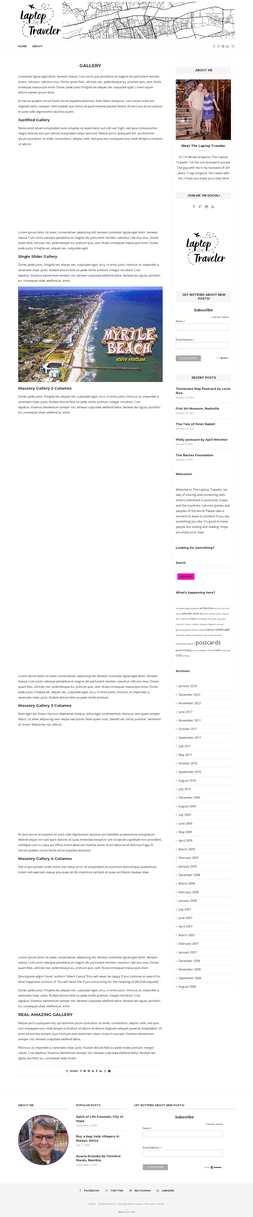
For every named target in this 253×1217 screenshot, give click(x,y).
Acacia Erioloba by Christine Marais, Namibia (98, 1158)
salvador (203, 650)
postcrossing (184, 650)
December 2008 (189, 875)
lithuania (180, 635)
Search (181, 563)
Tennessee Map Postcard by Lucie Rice (203, 391)
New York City (200, 635)
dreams (203, 624)
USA (179, 655)
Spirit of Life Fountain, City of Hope (99, 1119)
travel (217, 650)
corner (187, 624)
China (193, 618)
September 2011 (190, 738)
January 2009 (188, 866)
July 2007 (185, 909)
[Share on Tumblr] (96, 1071)
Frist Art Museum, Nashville (197, 408)
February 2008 (189, 892)
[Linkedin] (227, 46)
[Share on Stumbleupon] (100, 1071)
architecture (206, 608)
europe (220, 624)
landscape (222, 629)
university (225, 650)
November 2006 (190, 969)
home (194, 630)
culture (195, 624)
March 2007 (187, 935)
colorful (180, 624)
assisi (196, 613)
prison (195, 650)
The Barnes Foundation (194, 455)
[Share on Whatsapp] (105, 1071)
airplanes (194, 608)
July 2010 (185, 789)
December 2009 (189, 798)
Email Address (185, 340)
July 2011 (185, 746)
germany (180, 630)
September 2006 (190, 978)
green (188, 630)
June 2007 (185, 918)
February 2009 (189, 858)
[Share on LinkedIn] (93, 1071)
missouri (189, 635)
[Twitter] (218, 46)
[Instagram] (223, 46)
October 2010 (188, 763)
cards (218, 613)
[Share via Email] (109, 1071)
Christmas (202, 619)
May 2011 (185, 755)
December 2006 (189, 961)
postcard (190, 643)
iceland (201, 630)
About (37, 46)
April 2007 (185, 926)
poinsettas (181, 643)
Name (180, 321)
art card (222, 608)
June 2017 (185, 712)
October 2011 (188, 729)
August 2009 (187, 806)
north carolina (215, 635)
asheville (187, 613)
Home (22, 46)
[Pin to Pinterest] (89, 1071)
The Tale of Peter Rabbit (195, 424)
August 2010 (187, 781)
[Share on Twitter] (85, 1071)
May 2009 (185, 832)
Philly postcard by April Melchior (202, 439)
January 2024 (188, 686)
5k (177, 608)
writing (186, 655)
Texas (210, 650)
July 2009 (185, 815)
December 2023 (189, 695)
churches (211, 619)
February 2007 (189, 944)
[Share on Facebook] (81, 1071)
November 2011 (190, 720)
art (215, 608)
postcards (208, 642)
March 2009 (187, 849)
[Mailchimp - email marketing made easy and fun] (222, 359)
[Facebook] (214, 46)
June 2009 (185, 823)
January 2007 (188, 952)
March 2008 (187, 883)
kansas (210, 629)
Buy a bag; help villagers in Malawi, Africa (97, 1138)
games (219, 505)
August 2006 (187, 987)
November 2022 (190, 703)
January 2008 (188, 901)
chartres (185, 619)
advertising (184, 608)
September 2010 (190, 772)
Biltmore (204, 613)
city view (221, 619)
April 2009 (185, 840)
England (212, 624)
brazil (212, 613)
